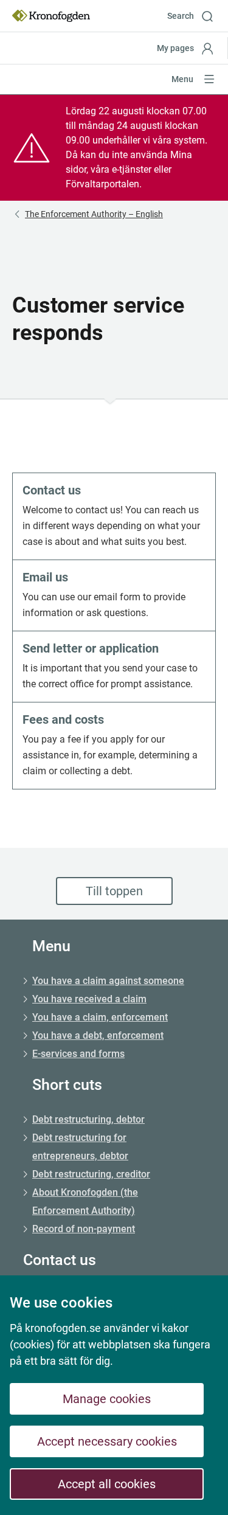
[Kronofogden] (51, 16)
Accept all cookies (107, 1484)
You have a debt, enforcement (98, 1035)
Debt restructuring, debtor (88, 1119)
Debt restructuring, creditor (91, 1174)
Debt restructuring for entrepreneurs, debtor (80, 1147)
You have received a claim (89, 999)
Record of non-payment (83, 1229)
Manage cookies (107, 1399)
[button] (194, 16)
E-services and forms (78, 1053)
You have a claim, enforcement (100, 1017)
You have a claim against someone (108, 980)
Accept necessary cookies (107, 1441)
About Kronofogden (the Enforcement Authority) (85, 1201)
